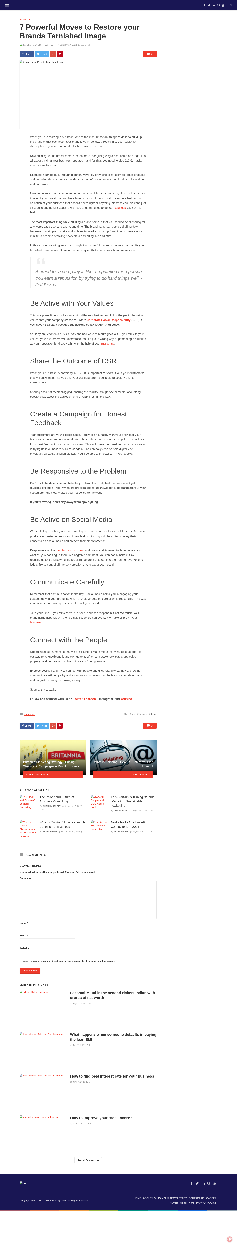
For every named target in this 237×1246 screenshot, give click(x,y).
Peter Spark (50, 831)
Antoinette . (121, 810)
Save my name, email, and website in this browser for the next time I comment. (69, 961)
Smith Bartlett (47, 45)
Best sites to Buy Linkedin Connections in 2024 (128, 824)
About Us (149, 1198)
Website (24, 948)
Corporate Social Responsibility (108, 320)
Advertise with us (182, 1202)
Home (137, 1198)
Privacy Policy (206, 1202)
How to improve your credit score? (101, 1118)
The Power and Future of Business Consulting (57, 799)
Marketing (142, 714)
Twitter (77, 699)
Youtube (126, 699)
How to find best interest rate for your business (113, 1076)
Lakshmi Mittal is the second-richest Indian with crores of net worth (112, 995)
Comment (25, 878)
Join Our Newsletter (172, 1198)
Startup (153, 714)
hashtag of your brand (70, 550)
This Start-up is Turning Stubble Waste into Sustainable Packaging (132, 801)
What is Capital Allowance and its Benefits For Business (63, 824)
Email (24, 935)
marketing (107, 343)
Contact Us (196, 1198)
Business (25, 19)
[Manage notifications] (229, 1239)
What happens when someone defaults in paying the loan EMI (113, 1036)
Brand (132, 714)
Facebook (90, 699)
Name (24, 923)
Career (211, 1198)
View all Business (86, 1160)
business (120, 207)
